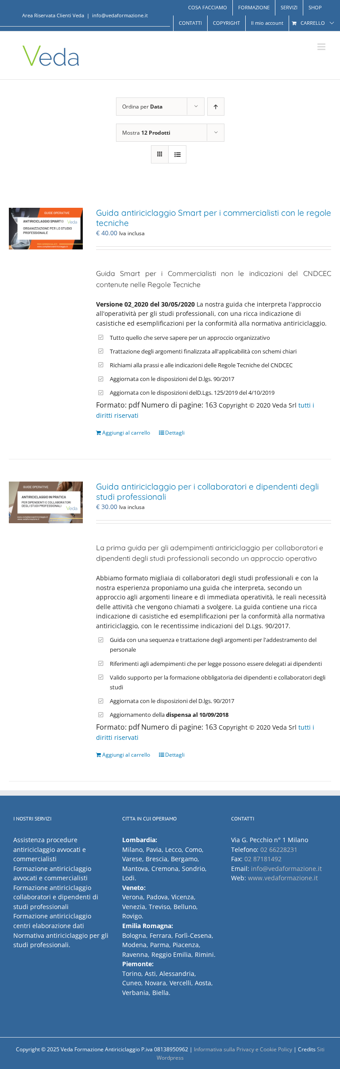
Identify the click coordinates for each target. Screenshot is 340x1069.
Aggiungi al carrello (126, 432)
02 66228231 (279, 849)
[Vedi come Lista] (177, 154)
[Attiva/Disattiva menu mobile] (322, 46)
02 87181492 (263, 859)
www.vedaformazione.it (283, 878)
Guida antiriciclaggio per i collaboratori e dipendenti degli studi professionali (207, 491)
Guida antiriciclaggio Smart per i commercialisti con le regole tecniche (213, 217)
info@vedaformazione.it (120, 15)
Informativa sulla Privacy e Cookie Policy (243, 1049)
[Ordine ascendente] (215, 106)
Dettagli (175, 432)
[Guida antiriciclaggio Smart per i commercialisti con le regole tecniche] (46, 228)
